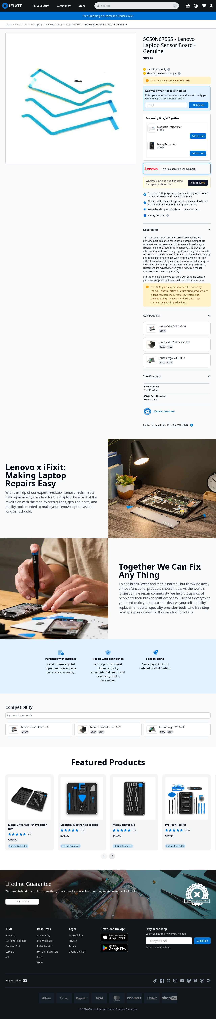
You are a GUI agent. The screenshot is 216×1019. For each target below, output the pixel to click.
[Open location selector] (195, 5)
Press (40, 957)
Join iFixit (198, 182)
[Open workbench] (187, 5)
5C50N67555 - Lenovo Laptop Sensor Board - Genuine (96, 24)
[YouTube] (182, 981)
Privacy (73, 940)
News (40, 962)
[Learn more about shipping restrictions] (168, 69)
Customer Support (15, 940)
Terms (72, 946)
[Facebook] (162, 981)
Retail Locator (44, 946)
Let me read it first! (159, 947)
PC (26, 24)
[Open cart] (203, 5)
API (7, 957)
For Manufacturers (47, 951)
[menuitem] (41, 6)
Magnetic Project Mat (169, 126)
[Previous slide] (104, 856)
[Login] (211, 5)
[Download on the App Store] (114, 937)
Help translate (13, 980)
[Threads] (202, 981)
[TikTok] (155, 981)
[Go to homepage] (13, 6)
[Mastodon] (189, 981)
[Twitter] (169, 981)
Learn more (22, 901)
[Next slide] (112, 856)
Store (8, 24)
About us (10, 935)
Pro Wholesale (45, 940)
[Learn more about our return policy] (167, 215)
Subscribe (202, 940)
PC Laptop (37, 24)
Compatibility (151, 315)
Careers (9, 951)
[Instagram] (175, 981)
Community (43, 935)
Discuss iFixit (12, 946)
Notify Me (198, 105)
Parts (18, 24)
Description (150, 230)
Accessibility (76, 935)
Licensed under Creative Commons (117, 1009)
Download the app (113, 929)
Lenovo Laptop (54, 24)
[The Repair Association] (209, 981)
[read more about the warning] (191, 425)
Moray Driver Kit (166, 144)
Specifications (152, 376)
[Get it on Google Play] (114, 948)
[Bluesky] (195, 980)
